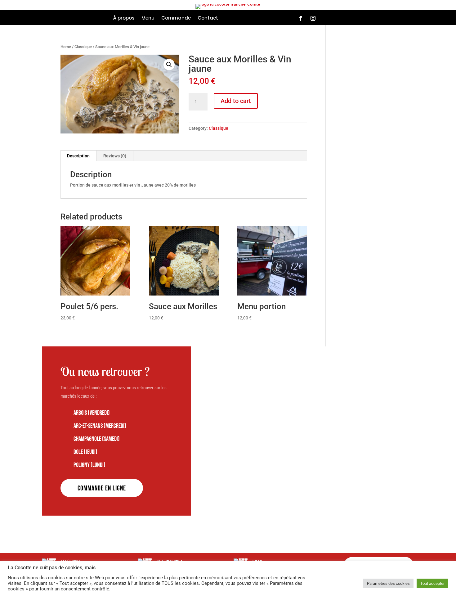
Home (65, 46)
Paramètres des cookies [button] (388, 583)
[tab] (78, 156)
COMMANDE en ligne (102, 488)
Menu (147, 18)
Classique (83, 46)
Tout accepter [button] (432, 583)
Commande (176, 18)
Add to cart (236, 101)
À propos (124, 18)
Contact (208, 18)
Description (78, 155)
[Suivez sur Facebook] (301, 18)
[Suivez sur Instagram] (313, 18)
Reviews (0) (114, 155)
